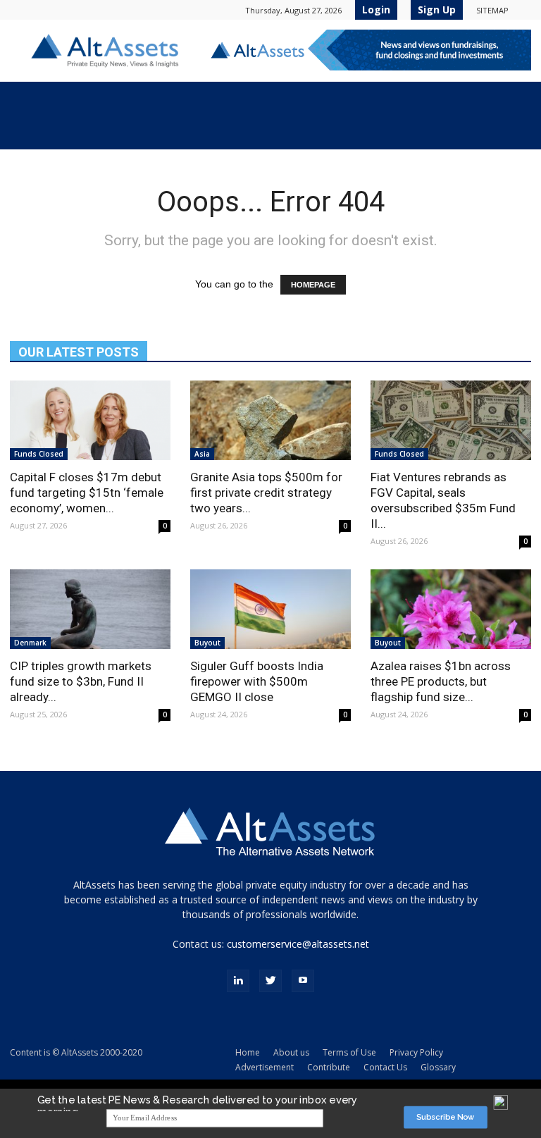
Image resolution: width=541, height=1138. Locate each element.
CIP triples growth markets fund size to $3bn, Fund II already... (80, 681)
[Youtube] (303, 981)
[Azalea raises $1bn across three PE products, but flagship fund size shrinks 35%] (451, 609)
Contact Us (385, 1067)
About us (291, 1052)
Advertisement (264, 1067)
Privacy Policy (416, 1052)
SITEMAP (492, 10)
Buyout (207, 643)
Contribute (328, 1067)
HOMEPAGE (313, 284)
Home (247, 1052)
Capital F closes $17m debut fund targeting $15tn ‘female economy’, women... (86, 492)
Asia (202, 454)
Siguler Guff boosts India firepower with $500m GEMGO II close (256, 681)
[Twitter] (270, 981)
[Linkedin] (238, 981)
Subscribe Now (445, 1117)
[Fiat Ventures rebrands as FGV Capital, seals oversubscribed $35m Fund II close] (451, 420)
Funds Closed (38, 454)
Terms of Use (349, 1052)
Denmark (30, 643)
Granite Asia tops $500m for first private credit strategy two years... (266, 492)
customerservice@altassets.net (298, 944)
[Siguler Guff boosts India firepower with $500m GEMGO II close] (270, 609)
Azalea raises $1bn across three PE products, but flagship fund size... (441, 681)
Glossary (438, 1067)
